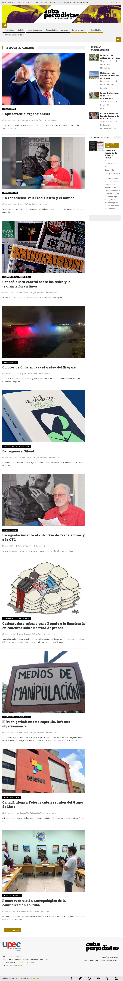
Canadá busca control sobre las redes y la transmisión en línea (36, 284)
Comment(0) (51, 120)
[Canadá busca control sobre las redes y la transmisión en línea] (43, 247)
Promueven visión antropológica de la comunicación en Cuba (34, 903)
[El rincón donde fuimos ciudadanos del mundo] (94, 75)
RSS (114, 979)
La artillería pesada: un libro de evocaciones (110, 96)
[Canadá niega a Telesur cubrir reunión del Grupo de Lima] (43, 771)
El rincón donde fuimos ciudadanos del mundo (109, 75)
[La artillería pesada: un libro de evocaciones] (94, 95)
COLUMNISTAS (9, 109)
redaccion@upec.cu (20, 965)
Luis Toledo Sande (28, 204)
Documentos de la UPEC (31, 2)
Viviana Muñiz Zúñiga (29, 911)
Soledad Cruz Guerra (106, 106)
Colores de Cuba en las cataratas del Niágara (39, 367)
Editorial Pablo (95, 30)
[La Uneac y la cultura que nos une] (94, 57)
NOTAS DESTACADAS (12, 797)
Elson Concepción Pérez (31, 120)
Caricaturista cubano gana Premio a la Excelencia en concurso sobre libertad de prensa (43, 625)
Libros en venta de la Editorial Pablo (111, 154)
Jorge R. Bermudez (28, 373)
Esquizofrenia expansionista (26, 114)
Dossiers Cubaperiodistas (14, 35)
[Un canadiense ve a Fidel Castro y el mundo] (43, 163)
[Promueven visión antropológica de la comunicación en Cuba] (43, 861)
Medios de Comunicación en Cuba (76, 2)
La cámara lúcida (78, 30)
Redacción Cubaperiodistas (31, 292)
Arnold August (24, 545)
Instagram (89, 979)
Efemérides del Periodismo (52, 2)
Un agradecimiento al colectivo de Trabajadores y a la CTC (43, 537)
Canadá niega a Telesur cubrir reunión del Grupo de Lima (42, 804)
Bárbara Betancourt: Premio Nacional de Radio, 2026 (110, 116)
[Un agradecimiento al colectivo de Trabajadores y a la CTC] (43, 500)
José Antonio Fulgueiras (30, 634)
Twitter (79, 979)
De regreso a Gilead (18, 451)
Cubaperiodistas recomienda (57, 30)
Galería (21, 30)
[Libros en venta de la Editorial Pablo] (96, 146)
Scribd (106, 979)
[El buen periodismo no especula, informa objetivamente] (43, 682)
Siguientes (15, 930)
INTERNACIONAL (10, 530)
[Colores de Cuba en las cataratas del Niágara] (43, 332)
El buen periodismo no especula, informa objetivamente (36, 724)
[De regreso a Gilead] (43, 416)
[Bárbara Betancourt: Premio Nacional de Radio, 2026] (94, 115)
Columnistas (9, 30)
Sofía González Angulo (107, 86)
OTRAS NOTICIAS (10, 193)
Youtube (98, 979)
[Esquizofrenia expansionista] (43, 79)
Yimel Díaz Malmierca (105, 66)
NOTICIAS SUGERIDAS (12, 896)
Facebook (71, 979)
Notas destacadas (35, 30)
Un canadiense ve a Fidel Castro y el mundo (38, 198)
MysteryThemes (34, 978)
